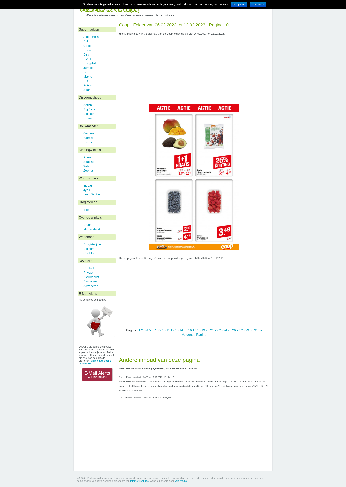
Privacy (88, 272)
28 (243, 330)
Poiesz (88, 85)
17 (195, 330)
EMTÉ (87, 59)
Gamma (88, 133)
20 (208, 330)
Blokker (88, 113)
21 (212, 330)
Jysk (86, 190)
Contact (88, 268)
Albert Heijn (91, 36)
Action (87, 105)
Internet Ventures (139, 481)
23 (221, 330)
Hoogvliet (89, 63)
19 (203, 330)
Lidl (85, 72)
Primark (88, 157)
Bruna (87, 224)
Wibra (87, 166)
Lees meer (258, 4)
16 (190, 330)
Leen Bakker (91, 194)
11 (168, 330)
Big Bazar (89, 109)
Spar (86, 89)
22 (217, 330)
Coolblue (89, 253)
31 (256, 330)
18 (199, 330)
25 (230, 330)
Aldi (85, 41)
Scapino (88, 161)
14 (181, 330)
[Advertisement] (194, 71)
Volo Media (181, 481)
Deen (87, 50)
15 (186, 330)
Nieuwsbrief (91, 277)
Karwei (88, 137)
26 (234, 330)
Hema (87, 118)
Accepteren (239, 4)
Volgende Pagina (194, 334)
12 (173, 330)
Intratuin (88, 185)
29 (247, 330)
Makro (87, 76)
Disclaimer (90, 281)
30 (252, 330)
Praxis (87, 142)
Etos (86, 209)
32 (260, 330)
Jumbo (88, 67)
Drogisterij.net (92, 244)
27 (239, 330)
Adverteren (90, 286)
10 (164, 330)
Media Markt (91, 229)
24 (225, 330)
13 (177, 330)
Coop (87, 45)
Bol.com (88, 248)
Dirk (86, 54)
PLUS (87, 81)
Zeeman (88, 170)
